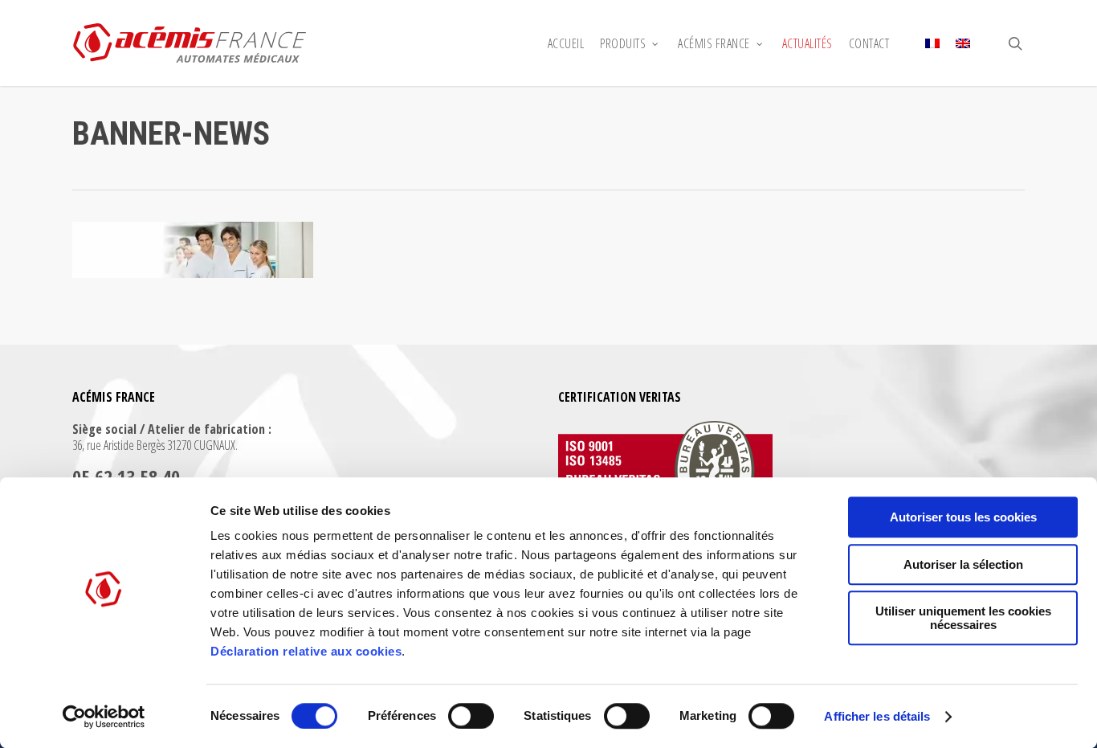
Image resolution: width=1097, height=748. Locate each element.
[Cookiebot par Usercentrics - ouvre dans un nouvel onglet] (104, 717)
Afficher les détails (877, 716)
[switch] (471, 716)
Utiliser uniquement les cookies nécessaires (963, 618)
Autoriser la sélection (963, 564)
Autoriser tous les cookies (963, 517)
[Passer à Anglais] (963, 43)
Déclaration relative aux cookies (306, 651)
